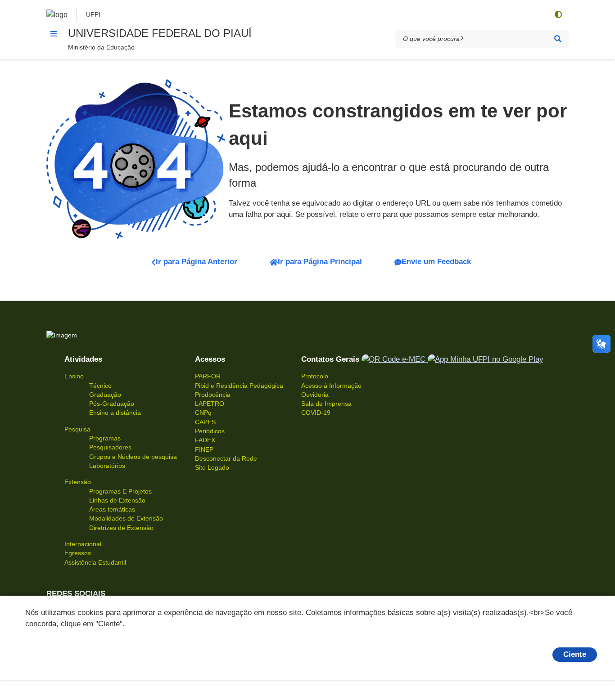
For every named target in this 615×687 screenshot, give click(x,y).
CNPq (203, 412)
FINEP (204, 449)
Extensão (77, 481)
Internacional (82, 544)
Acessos (210, 359)
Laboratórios (107, 465)
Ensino (74, 376)
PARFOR (208, 376)
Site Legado (212, 467)
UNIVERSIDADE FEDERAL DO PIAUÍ (160, 33)
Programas (105, 438)
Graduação (105, 394)
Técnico (100, 385)
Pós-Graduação (111, 403)
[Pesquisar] (558, 38)
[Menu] (53, 34)
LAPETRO (209, 403)
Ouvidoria (315, 394)
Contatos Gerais (330, 359)
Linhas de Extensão (117, 500)
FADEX (205, 440)
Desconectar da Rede (226, 458)
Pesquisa (77, 429)
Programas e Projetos (120, 491)
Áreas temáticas (112, 509)
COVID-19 (315, 412)
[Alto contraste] (558, 14)
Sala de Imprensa (326, 403)
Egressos (77, 553)
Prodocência (213, 394)
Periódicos (210, 431)
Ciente (574, 654)
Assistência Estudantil (95, 562)
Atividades (83, 359)
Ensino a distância (115, 412)
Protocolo (314, 376)
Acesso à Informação (331, 385)
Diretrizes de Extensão (121, 527)
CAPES (205, 422)
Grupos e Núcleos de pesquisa (133, 456)
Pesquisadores (110, 447)
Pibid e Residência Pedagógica (239, 385)
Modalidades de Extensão (126, 518)
